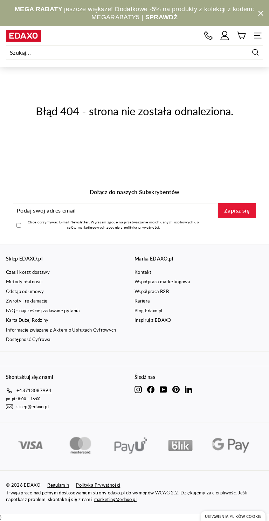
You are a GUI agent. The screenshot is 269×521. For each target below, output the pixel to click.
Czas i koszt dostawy (28, 272)
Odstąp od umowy (25, 291)
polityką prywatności (141, 227)
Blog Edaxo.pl (148, 310)
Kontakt (142, 272)
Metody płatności (24, 281)
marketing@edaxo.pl (115, 499)
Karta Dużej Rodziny (27, 320)
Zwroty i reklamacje (27, 301)
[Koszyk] (241, 35)
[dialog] (233, 516)
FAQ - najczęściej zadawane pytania (43, 310)
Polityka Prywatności (98, 485)
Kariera (142, 301)
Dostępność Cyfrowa (28, 339)
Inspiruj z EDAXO (152, 320)
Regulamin (58, 485)
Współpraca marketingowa (162, 281)
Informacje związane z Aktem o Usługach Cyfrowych (61, 330)
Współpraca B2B (151, 291)
